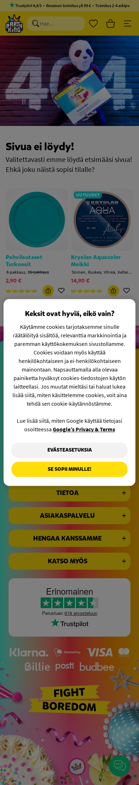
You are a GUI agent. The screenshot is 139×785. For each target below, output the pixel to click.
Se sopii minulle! (69, 469)
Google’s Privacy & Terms (84, 429)
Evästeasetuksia (69, 450)
